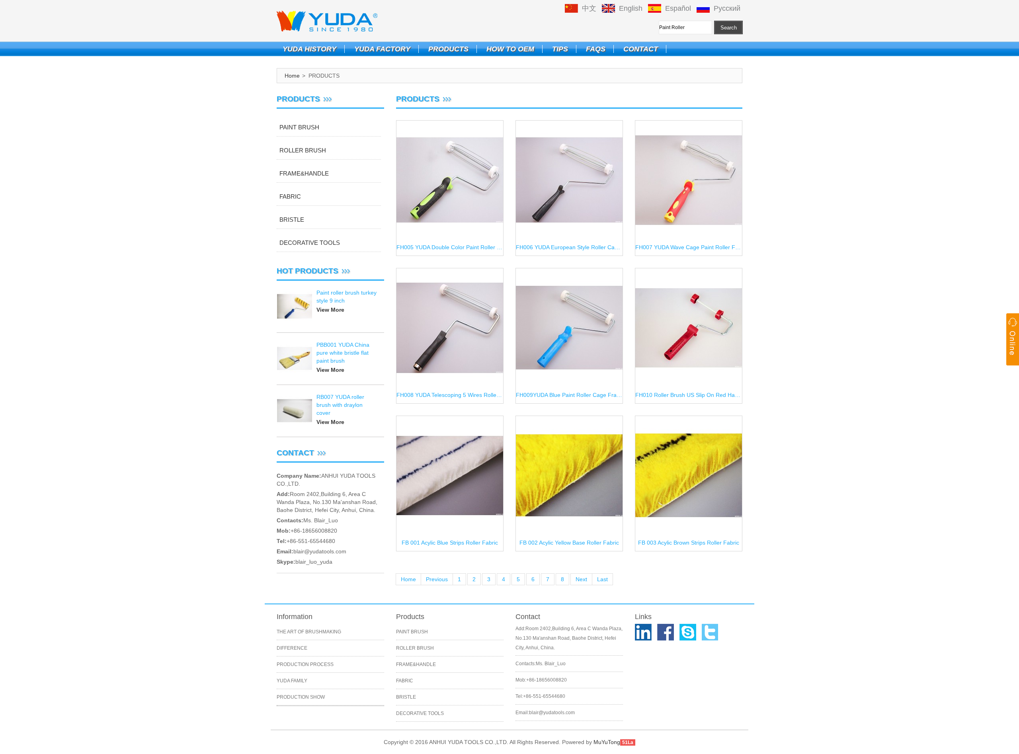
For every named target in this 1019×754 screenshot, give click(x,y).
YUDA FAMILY (292, 681)
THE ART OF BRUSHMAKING (309, 632)
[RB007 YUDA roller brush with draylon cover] (294, 411)
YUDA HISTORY (309, 49)
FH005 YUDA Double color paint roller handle (449, 247)
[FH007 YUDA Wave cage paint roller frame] (688, 180)
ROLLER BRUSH (302, 150)
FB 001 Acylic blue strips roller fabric (450, 542)
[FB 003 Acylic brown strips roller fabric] (688, 475)
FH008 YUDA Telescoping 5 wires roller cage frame (449, 395)
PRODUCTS (448, 49)
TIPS (560, 49)
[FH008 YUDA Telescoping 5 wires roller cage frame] (449, 328)
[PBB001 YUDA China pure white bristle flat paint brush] (294, 359)
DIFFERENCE (292, 648)
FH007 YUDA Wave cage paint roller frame (688, 247)
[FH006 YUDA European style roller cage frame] (569, 180)
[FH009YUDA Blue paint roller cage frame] (569, 328)
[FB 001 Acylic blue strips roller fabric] (449, 475)
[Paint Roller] (327, 21)
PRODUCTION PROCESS (305, 664)
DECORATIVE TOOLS (309, 242)
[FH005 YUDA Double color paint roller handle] (449, 180)
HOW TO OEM (510, 49)
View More (330, 310)
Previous (437, 579)
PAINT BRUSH (299, 127)
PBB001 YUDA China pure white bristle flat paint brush (342, 353)
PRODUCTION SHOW (301, 697)
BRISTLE (291, 219)
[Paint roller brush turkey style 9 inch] (294, 306)
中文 (589, 8)
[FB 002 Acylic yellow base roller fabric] (569, 475)
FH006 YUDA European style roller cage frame (569, 247)
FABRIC (290, 196)
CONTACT (640, 49)
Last (602, 579)
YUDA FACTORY (382, 49)
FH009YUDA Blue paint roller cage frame (569, 395)
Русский (727, 8)
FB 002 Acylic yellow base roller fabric (569, 542)
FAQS (595, 49)
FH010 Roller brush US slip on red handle (688, 395)
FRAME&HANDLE (304, 173)
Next (581, 579)
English (630, 8)
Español (678, 8)
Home (292, 75)
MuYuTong (606, 742)
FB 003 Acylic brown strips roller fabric (688, 542)
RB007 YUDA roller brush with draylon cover (340, 405)
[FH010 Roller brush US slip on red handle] (688, 328)
